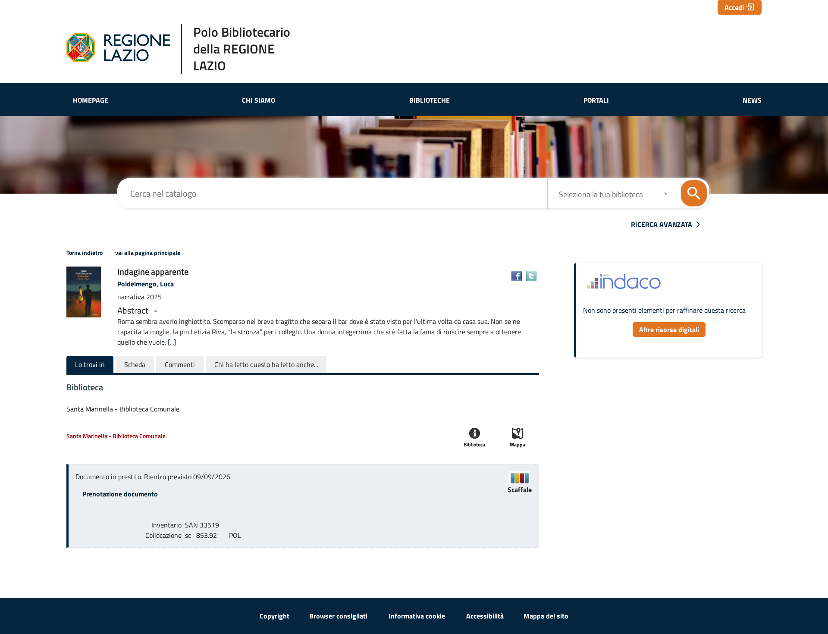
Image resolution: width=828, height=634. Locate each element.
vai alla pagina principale (147, 252)
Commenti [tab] (180, 364)
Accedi (734, 7)
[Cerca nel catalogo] (694, 193)
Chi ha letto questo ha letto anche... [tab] (266, 364)
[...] (172, 342)
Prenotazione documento (120, 494)
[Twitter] (531, 276)
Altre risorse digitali (669, 329)
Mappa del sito (546, 616)
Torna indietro (84, 252)
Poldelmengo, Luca (145, 284)
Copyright (274, 616)
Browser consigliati (338, 616)
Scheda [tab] (134, 364)
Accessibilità (485, 616)
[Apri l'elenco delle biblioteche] (666, 193)
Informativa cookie (417, 616)
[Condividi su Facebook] (516, 276)
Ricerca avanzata (661, 224)
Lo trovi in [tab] (90, 364)
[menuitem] (90, 100)
